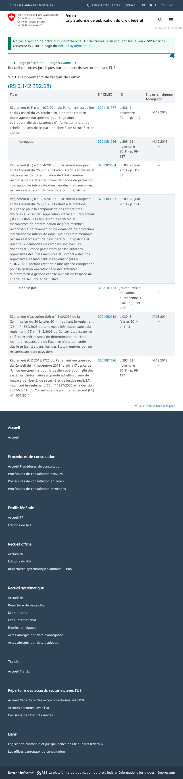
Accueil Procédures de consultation (34, 466)
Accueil (13, 437)
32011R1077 (107, 107)
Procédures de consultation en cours (36, 481)
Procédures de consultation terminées (37, 488)
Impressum (166, 772)
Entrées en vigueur (22, 627)
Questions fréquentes (103, 5)
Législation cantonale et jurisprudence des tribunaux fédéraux (55, 744)
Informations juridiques (137, 772)
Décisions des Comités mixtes (30, 715)
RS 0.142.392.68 (29, 86)
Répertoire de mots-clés (26, 605)
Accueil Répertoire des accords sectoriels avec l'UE (46, 700)
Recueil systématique (74, 46)
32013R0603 (107, 199)
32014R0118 (107, 316)
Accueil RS (16, 597)
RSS (41, 772)
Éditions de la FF (20, 525)
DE (144, 5)
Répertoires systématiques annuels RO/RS (40, 568)
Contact (129, 5)
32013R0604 (107, 165)
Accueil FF (15, 517)
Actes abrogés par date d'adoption (34, 642)
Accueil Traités (19, 671)
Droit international (22, 620)
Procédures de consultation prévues (35, 473)
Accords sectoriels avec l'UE (29, 707)
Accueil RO (16, 554)
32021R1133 (107, 288)
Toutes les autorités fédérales (30, 5)
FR (150, 5)
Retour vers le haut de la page (154, 406)
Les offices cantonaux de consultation (36, 751)
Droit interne (17, 612)
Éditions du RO (19, 561)
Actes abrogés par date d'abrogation (36, 635)
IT (156, 5)
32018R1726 (107, 141)
